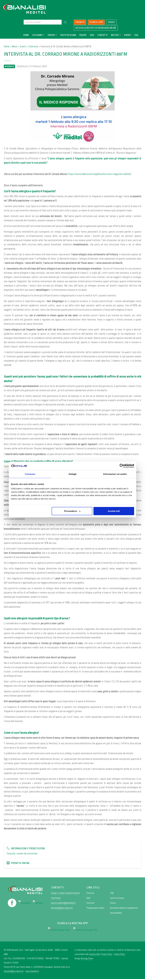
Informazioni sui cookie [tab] (115, 474)
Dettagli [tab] (72, 474)
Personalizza (70, 511)
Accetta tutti (114, 511)
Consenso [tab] (30, 474)
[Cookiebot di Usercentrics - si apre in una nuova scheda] (121, 466)
